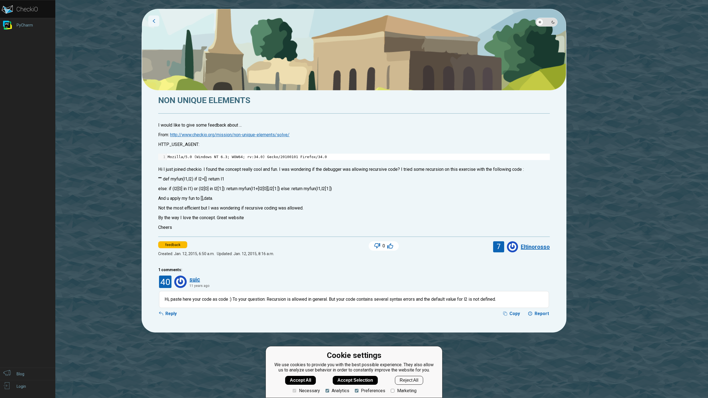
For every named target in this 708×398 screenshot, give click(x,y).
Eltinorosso (535, 246)
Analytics (340, 390)
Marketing (406, 390)
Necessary (309, 390)
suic (194, 279)
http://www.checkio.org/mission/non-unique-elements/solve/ (230, 134)
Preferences (373, 390)
